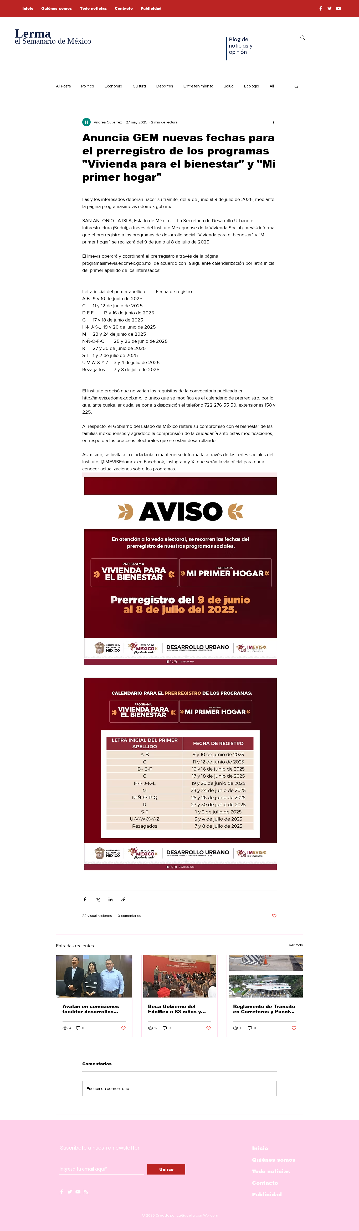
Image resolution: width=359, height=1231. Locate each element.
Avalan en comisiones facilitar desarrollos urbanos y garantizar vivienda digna (91, 1009)
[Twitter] (329, 8)
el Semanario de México (53, 41)
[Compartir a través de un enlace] (123, 899)
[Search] (302, 37)
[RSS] (86, 1192)
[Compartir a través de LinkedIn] (110, 899)
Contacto (265, 1183)
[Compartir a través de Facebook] (84, 899)
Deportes (164, 86)
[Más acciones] (273, 122)
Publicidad (267, 1194)
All (272, 86)
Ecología (251, 86)
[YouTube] (338, 8)
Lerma (33, 33)
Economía (113, 86)
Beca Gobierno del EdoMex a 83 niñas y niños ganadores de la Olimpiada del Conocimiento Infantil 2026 (176, 1009)
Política (87, 86)
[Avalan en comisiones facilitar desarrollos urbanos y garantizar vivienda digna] (94, 976)
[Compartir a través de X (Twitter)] (97, 899)
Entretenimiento (198, 86)
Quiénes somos (273, 1160)
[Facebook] (321, 8)
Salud (229, 86)
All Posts (63, 86)
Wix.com (210, 1215)
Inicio (260, 1148)
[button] (296, 86)
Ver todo (296, 945)
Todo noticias (271, 1171)
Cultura (139, 86)
